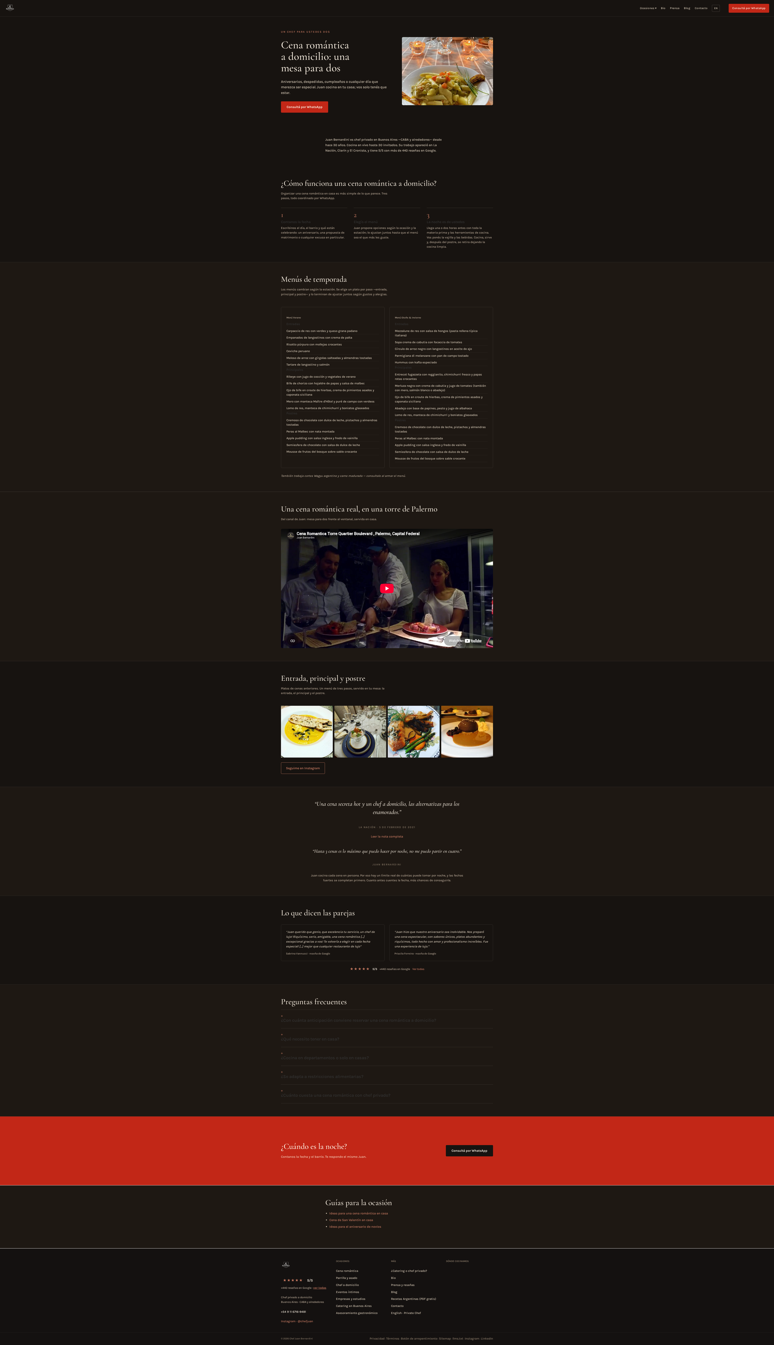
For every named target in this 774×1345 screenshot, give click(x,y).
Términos (392, 1338)
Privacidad (377, 1338)
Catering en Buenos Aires (354, 1306)
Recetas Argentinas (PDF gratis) (413, 1299)
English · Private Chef (406, 1313)
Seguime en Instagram (303, 768)
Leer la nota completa (387, 836)
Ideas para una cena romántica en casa (358, 1213)
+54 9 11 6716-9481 (293, 1312)
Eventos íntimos (347, 1292)
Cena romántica (347, 1271)
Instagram (472, 1338)
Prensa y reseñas (403, 1285)
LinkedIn (487, 1338)
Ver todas (418, 969)
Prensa (674, 8)
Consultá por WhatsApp (749, 8)
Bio (663, 8)
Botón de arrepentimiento (419, 1338)
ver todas (319, 1288)
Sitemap (445, 1338)
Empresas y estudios (350, 1299)
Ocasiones (648, 8)
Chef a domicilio (347, 1285)
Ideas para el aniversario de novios (355, 1227)
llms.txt (458, 1338)
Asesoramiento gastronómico (357, 1313)
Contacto (701, 8)
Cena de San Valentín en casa (351, 1220)
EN (716, 8)
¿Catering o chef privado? (409, 1271)
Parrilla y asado (346, 1278)
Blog (687, 8)
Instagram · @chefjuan (297, 1321)
